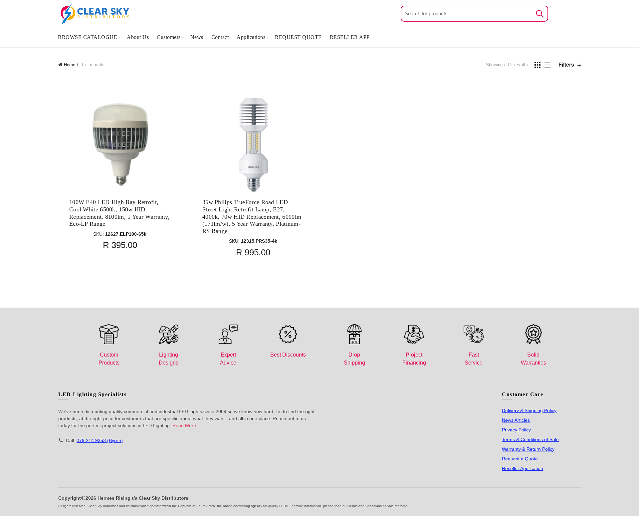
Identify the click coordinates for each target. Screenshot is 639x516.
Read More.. (185, 425)
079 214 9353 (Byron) (100, 440)
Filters (566, 65)
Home (69, 64)
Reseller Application (522, 468)
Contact (220, 37)
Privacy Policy (516, 429)
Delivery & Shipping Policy (529, 410)
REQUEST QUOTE (298, 37)
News (196, 37)
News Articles (516, 420)
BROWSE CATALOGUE (87, 37)
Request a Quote (520, 458)
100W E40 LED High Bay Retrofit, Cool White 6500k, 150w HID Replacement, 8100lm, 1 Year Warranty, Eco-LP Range (119, 213)
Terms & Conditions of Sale (530, 439)
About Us (138, 37)
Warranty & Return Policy (528, 449)
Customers (169, 37)
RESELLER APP (350, 37)
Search (540, 13)
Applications (251, 37)
